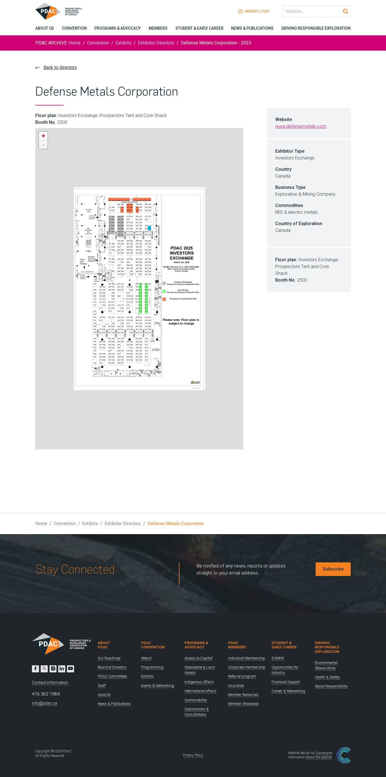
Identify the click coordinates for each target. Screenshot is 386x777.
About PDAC (104, 645)
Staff (102, 685)
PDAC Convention (153, 645)
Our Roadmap (109, 658)
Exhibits (123, 43)
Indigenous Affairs (199, 682)
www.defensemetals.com (300, 126)
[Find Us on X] (44, 668)
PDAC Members (237, 645)
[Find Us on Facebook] (35, 668)
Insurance (236, 685)
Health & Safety (327, 677)
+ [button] (43, 135)
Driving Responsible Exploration (316, 28)
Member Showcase (243, 704)
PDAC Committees (112, 676)
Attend (146, 658)
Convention (74, 28)
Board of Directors (112, 667)
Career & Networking (288, 691)
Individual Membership (246, 658)
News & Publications (252, 28)
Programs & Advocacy (117, 28)
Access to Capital (198, 658)
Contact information (50, 682)
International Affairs (200, 691)
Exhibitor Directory (156, 43)
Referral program (242, 676)
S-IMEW (278, 658)
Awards (104, 694)
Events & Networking (157, 685)
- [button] (43, 144)
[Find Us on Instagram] (53, 668)
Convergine (324, 753)
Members (158, 28)
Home (75, 43)
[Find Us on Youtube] (70, 668)
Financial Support (286, 682)
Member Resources (243, 694)
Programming (152, 667)
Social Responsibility (331, 686)
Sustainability (196, 700)
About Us (44, 28)
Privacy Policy (193, 755)
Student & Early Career (199, 28)
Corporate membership (246, 667)
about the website (319, 757)
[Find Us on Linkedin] (61, 668)
